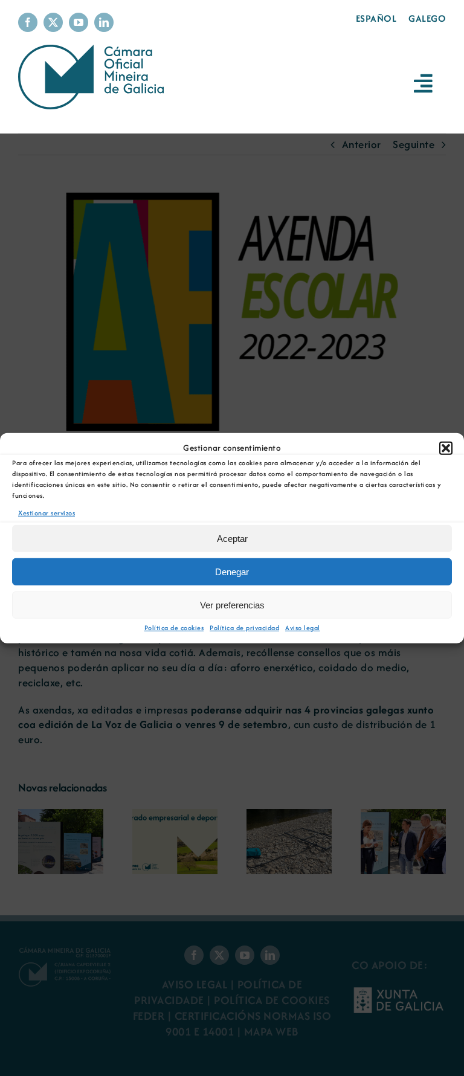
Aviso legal (302, 628)
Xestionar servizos (46, 512)
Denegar (232, 572)
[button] (446, 448)
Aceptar (232, 538)
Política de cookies (174, 628)
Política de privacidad (244, 628)
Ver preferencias (232, 605)
